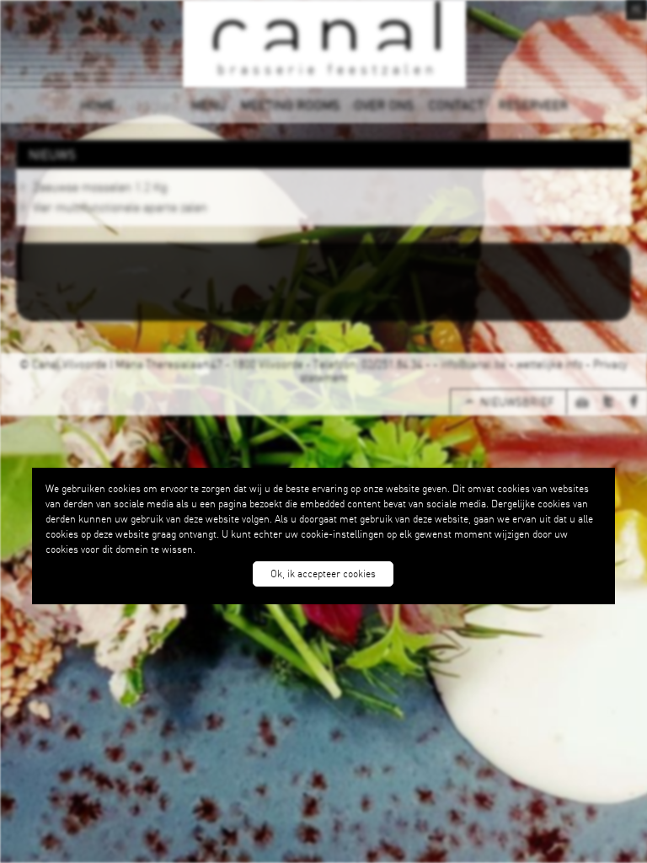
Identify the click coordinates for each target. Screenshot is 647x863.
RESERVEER (533, 104)
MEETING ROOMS (290, 104)
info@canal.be (473, 364)
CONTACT (456, 104)
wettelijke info (549, 364)
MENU (208, 104)
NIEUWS (152, 104)
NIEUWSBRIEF (516, 402)
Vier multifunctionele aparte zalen (120, 206)
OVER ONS (384, 104)
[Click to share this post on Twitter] (613, 402)
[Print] (587, 402)
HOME (97, 104)
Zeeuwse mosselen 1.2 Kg (100, 186)
